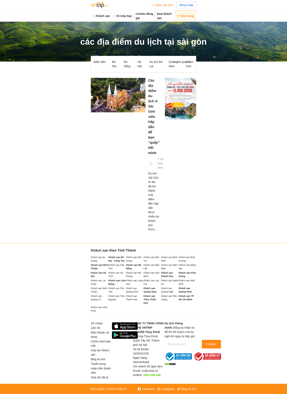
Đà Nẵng (127, 64)
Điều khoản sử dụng (100, 334)
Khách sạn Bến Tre (151, 259)
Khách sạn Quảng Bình (132, 290)
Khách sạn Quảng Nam (150, 290)
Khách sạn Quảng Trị (96, 298)
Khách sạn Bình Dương (187, 259)
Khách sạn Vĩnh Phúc (99, 309)
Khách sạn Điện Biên (169, 267)
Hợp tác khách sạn (100, 352)
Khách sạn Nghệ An (169, 282)
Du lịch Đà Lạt (155, 64)
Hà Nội (140, 64)
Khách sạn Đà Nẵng (133, 267)
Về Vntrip (96, 323)
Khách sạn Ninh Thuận (99, 290)
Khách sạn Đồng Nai (187, 267)
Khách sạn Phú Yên (116, 290)
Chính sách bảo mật (101, 343)
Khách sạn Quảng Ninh (185, 290)
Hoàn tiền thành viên (101, 370)
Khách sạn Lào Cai (151, 282)
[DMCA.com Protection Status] (170, 363)
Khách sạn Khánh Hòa (167, 274)
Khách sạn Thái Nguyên (116, 298)
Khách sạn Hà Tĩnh (115, 274)
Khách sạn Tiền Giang (169, 298)
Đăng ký (211, 344)
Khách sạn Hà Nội (98, 274)
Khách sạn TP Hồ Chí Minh (186, 298)
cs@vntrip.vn (150, 370)
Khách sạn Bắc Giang (134, 259)
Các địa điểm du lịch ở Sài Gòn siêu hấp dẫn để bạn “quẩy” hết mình (153, 116)
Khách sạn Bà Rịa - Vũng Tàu (116, 259)
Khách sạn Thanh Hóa (131, 298)
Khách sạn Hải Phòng (133, 274)
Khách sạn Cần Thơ (116, 267)
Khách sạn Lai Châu (98, 282)
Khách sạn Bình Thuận (99, 267)
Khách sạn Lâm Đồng (116, 282)
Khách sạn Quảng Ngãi (167, 290)
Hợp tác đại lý (99, 377)
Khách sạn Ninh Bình (187, 282)
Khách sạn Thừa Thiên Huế (150, 299)
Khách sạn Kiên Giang (187, 274)
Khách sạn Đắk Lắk (151, 267)
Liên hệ (95, 327)
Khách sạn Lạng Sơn (134, 282)
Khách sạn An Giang (98, 259)
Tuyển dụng (98, 363)
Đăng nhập (186, 5)
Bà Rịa (114, 64)
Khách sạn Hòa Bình (151, 274)
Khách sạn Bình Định (169, 259)
